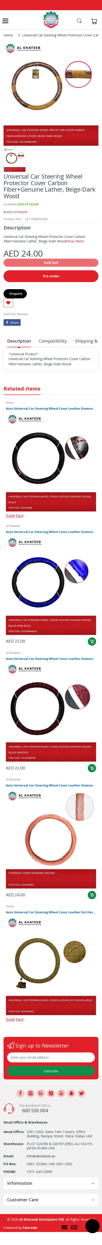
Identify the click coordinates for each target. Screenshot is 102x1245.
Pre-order (51, 276)
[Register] (86, 21)
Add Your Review (16, 314)
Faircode (30, 1227)
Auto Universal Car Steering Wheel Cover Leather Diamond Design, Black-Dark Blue (51, 532)
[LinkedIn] (41, 1093)
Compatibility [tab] (53, 341)
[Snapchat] (71, 1093)
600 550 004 (35, 1110)
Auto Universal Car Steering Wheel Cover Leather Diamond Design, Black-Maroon (51, 659)
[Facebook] (20, 1093)
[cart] (95, 21)
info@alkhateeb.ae (41, 1156)
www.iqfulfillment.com (26, 374)
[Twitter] (82, 1093)
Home (8, 35)
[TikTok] (51, 1093)
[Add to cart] (92, 641)
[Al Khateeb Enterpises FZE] (51, 19)
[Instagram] (31, 1093)
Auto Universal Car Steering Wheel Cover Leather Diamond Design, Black (51, 409)
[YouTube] (61, 1093)
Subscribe (51, 1071)
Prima (10, 403)
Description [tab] (19, 341)
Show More (75, 241)
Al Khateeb (20, 212)
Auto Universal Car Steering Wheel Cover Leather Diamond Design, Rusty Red (51, 785)
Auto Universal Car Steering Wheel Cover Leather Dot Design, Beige (51, 912)
